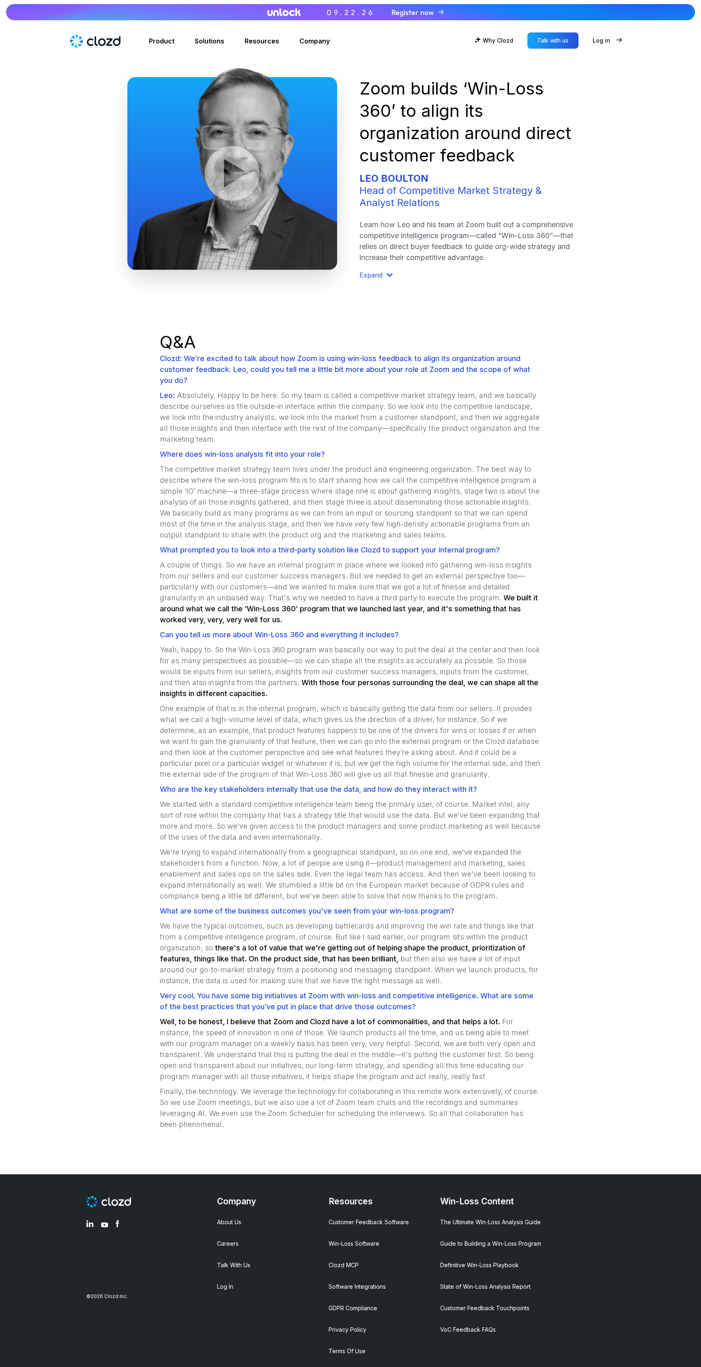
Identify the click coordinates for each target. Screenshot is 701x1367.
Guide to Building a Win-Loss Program (490, 1243)
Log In (225, 1286)
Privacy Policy (347, 1329)
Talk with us (552, 40)
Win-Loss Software (354, 1243)
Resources (262, 41)
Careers (228, 1243)
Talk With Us (233, 1265)
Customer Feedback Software (369, 1222)
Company (314, 41)
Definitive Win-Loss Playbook (479, 1265)
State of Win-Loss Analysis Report (485, 1286)
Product (161, 41)
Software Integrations (357, 1286)
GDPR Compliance (353, 1308)
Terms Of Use (347, 1351)
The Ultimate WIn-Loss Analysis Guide (490, 1222)
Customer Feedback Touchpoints (484, 1308)
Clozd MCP (344, 1265)
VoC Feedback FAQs (468, 1329)
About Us (229, 1222)
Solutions (209, 41)
